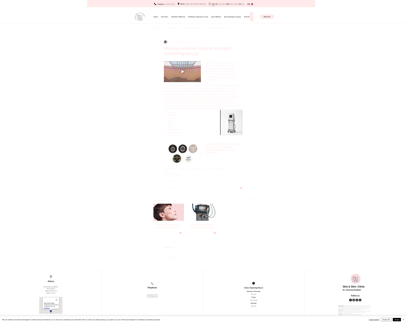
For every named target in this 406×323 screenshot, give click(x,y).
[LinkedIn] (357, 300)
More (233, 28)
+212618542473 (152, 297)
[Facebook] (350, 300)
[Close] (403, 319)
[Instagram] (360, 300)
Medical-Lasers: (340, 309)
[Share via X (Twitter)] (170, 181)
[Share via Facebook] (165, 181)
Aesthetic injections (171, 28)
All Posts (156, 28)
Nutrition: (339, 313)
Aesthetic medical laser (192, 28)
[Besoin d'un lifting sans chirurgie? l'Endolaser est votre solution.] (168, 212)
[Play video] (182, 71)
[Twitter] (353, 300)
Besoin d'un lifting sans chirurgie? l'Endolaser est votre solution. (168, 226)
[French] (249, 4)
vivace (234, 169)
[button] (250, 28)
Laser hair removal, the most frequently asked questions (201, 226)
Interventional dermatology (216, 28)
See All (250, 200)
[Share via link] (180, 181)
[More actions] (241, 42)
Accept (397, 320)
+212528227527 (151, 295)
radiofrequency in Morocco (218, 169)
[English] (253, 4)
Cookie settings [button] (374, 320)
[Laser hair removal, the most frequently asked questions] (203, 212)
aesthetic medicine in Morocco (175, 169)
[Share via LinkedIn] (175, 181)
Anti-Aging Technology (198, 169)
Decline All (386, 320)
